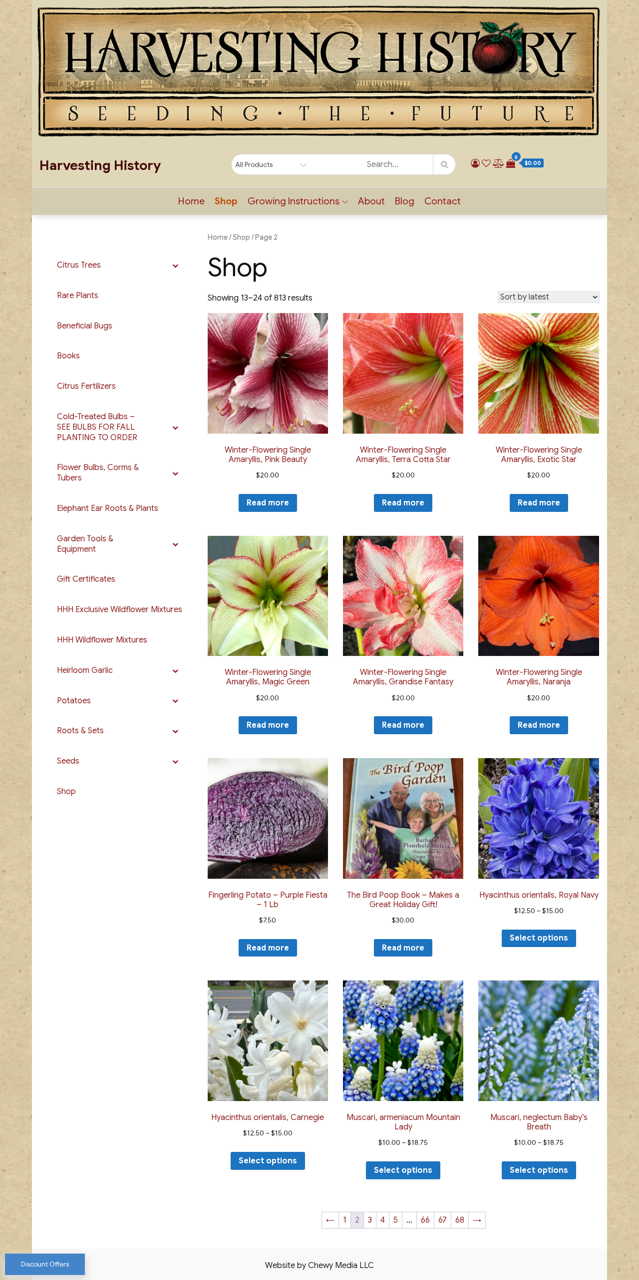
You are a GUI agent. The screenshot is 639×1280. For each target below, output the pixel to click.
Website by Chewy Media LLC (319, 1266)
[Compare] (498, 163)
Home (191, 201)
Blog (404, 201)
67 (442, 1220)
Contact (442, 201)
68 (459, 1220)
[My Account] (475, 163)
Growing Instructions (293, 201)
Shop (226, 201)
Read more (268, 503)
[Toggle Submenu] (175, 265)
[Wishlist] (486, 163)
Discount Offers (45, 1264)
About (371, 201)
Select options (539, 938)
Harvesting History (100, 165)
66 (425, 1220)
